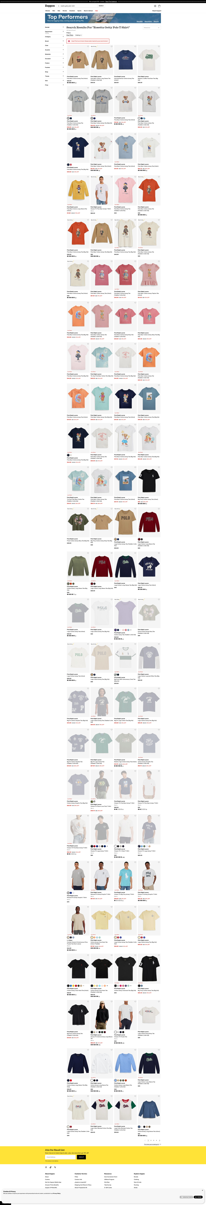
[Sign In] (155, 6)
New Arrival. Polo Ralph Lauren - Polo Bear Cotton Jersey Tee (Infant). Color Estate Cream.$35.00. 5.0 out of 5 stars (78, 279)
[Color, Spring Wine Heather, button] (104, 1032)
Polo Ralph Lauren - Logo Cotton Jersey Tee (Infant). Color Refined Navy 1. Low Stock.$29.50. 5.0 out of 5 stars (78, 619)
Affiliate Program (109, 1179)
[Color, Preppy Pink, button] (120, 985)
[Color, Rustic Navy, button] (118, 539)
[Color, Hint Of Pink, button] (123, 630)
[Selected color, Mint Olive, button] (68, 583)
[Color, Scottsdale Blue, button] (71, 985)
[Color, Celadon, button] (99, 937)
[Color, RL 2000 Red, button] (76, 985)
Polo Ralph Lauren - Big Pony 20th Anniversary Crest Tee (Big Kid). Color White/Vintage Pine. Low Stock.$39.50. (125, 663)
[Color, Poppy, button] (94, 937)
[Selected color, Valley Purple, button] (115, 630)
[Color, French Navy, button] (118, 630)
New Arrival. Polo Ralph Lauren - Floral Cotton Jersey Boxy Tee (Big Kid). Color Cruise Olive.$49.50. (78, 528)
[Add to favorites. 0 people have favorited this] (88, 46)
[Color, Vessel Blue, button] (128, 630)
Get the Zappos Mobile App (53, 1182)
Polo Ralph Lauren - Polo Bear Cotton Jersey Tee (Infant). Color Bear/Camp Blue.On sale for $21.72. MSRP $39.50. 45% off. (125, 485)
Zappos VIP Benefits (51, 1187)
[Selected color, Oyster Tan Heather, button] (68, 937)
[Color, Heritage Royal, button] (104, 846)
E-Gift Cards (108, 1187)
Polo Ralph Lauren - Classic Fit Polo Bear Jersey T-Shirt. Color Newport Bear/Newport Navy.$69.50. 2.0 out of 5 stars (125, 790)
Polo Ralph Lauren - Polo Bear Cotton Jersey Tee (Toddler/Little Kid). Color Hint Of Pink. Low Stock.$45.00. (125, 195)
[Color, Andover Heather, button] (99, 846)
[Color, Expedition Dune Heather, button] (94, 1032)
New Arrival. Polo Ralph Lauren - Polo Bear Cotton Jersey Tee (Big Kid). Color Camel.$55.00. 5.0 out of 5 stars (102, 237)
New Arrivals (137, 1182)
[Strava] (55, 1167)
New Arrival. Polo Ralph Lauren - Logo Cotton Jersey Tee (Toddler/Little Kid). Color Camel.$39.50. (125, 528)
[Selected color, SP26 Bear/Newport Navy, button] (68, 455)
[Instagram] (46, 1167)
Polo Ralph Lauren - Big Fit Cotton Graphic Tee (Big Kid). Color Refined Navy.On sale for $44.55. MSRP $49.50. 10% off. (78, 706)
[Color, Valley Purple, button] (125, 985)
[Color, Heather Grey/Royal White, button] (97, 846)
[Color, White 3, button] (147, 846)
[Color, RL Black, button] (118, 846)
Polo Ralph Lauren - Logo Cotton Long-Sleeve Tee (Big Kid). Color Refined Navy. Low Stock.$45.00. (125, 573)
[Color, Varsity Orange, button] (71, 583)
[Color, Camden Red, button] (71, 1126)
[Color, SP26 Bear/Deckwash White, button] (71, 455)
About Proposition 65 (81, 1187)
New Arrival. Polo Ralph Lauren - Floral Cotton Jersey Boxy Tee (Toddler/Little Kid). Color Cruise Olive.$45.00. (149, 619)
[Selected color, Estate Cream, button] (68, 1126)
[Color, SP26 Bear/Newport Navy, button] (141, 118)
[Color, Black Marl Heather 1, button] (99, 1032)
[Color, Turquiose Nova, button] (99, 985)
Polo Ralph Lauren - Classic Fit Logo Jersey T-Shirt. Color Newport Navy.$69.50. (149, 836)
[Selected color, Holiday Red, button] (139, 539)
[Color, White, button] (120, 630)
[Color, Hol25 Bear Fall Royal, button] (94, 118)
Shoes (135, 1187)
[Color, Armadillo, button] (78, 985)
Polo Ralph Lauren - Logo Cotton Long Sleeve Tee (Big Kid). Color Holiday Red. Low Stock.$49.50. (102, 573)
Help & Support (156, 11)
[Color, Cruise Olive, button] (73, 583)
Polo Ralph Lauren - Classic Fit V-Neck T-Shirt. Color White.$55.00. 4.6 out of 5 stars (125, 836)
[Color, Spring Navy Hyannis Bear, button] (71, 118)
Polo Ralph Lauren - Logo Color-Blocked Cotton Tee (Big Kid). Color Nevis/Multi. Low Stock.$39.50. (102, 1116)
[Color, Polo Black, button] (102, 846)
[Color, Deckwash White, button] (94, 801)
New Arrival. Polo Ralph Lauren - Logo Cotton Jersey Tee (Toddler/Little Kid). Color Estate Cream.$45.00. (78, 1116)
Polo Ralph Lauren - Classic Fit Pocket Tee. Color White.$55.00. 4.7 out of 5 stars (125, 1023)
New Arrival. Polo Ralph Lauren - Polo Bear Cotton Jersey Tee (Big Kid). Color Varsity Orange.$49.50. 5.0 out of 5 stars (78, 237)
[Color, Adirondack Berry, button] (71, 164)
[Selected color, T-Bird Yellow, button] (92, 937)
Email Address (51, 1157)
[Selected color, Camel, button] (115, 539)
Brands (136, 1177)
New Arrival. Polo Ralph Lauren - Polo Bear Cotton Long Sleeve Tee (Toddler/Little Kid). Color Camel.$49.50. (102, 64)
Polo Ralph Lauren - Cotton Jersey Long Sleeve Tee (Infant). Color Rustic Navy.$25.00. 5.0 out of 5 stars (149, 1116)
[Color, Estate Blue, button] (97, 937)
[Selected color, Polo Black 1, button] (92, 846)
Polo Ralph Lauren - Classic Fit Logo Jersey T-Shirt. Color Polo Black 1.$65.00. (102, 836)
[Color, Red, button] (94, 846)
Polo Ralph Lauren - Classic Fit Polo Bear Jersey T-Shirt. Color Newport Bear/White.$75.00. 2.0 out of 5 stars (149, 790)
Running (136, 1185)
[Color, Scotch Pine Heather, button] (102, 1032)
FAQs (76, 1177)
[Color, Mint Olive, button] (120, 1080)
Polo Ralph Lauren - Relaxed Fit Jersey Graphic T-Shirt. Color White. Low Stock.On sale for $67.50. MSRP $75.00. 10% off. (102, 882)
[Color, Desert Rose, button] (125, 630)
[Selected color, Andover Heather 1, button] (68, 118)
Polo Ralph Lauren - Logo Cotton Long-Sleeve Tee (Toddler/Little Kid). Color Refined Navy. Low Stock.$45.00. (149, 1070)
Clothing (77, 35)
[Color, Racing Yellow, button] (73, 985)
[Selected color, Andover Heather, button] (68, 893)
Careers (47, 1179)
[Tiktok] (50, 1167)
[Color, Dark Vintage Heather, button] (120, 846)
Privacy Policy (56, 1193)
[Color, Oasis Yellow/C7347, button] (94, 985)
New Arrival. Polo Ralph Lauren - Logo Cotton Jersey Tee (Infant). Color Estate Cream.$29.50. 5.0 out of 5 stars (78, 663)
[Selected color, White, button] (115, 846)
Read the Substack (111, 1)
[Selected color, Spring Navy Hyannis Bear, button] (68, 164)
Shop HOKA (148, 21)
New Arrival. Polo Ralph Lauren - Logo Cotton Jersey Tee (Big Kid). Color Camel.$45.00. (102, 663)
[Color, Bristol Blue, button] (141, 846)
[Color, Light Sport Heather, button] (118, 985)
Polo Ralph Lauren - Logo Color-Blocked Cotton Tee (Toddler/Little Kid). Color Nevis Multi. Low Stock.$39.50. (125, 1116)
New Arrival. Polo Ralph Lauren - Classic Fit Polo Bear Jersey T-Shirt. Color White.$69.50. (102, 195)
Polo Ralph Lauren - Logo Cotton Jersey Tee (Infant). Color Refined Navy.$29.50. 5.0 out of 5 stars (149, 573)
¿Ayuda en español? (80, 1182)
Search (101, 6)
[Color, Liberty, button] (120, 937)
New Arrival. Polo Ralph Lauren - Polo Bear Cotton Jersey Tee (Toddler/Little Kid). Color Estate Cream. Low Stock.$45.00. (149, 237)
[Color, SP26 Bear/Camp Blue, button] (144, 118)
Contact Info (78, 1179)
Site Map (107, 1182)
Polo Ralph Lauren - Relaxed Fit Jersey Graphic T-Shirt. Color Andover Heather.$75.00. (78, 882)
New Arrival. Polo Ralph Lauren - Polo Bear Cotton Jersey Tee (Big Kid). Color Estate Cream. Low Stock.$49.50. (125, 237)
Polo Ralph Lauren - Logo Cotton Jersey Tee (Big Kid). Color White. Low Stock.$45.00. (102, 619)
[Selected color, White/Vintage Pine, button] (115, 674)
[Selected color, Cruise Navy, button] (68, 1080)
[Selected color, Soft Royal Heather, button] (115, 1080)
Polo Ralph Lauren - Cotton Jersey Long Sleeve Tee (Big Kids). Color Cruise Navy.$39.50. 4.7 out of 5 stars (78, 1070)
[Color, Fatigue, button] (144, 846)
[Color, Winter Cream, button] (102, 985)
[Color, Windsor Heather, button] (141, 539)
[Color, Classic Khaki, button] (81, 985)
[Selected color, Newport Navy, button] (139, 846)
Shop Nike (140, 21)
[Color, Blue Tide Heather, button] (73, 937)
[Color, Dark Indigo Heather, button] (71, 937)
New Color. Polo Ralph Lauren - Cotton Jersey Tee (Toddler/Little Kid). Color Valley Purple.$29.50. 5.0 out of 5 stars (125, 619)
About (47, 1177)
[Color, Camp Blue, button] (141, 985)
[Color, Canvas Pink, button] (123, 985)
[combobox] (77, 6)
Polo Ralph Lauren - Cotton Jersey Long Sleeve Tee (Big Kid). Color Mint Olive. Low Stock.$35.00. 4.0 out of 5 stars (78, 573)
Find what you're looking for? (151, 1144)
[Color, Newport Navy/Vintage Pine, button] (118, 674)
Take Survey (107, 1185)
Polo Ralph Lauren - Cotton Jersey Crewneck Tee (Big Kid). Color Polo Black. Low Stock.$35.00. (125, 975)
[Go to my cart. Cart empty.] (159, 6)
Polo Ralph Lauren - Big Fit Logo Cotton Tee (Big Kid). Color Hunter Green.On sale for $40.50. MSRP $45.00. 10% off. (125, 706)
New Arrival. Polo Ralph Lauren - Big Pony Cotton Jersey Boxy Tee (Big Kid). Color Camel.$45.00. (102, 528)
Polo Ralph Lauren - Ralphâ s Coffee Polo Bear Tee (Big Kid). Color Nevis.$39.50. (149, 64)
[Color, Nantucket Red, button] (118, 937)
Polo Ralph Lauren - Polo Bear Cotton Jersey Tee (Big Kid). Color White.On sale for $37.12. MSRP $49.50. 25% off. (125, 443)
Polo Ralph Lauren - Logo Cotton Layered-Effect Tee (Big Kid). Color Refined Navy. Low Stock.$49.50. (149, 663)
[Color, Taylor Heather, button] (118, 1032)
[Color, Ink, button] (123, 846)
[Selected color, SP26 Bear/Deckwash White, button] (139, 118)
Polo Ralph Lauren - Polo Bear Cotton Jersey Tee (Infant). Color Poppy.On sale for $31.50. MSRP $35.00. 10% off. (78, 402)
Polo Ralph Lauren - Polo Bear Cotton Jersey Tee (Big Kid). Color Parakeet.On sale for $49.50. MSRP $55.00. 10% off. (102, 402)
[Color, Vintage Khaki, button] (149, 846)
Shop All (156, 21)
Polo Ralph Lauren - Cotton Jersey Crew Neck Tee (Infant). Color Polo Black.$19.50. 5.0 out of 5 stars (78, 975)
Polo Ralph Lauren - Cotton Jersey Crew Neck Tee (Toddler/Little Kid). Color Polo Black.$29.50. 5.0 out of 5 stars (102, 975)
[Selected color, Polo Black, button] (92, 801)
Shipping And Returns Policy (83, 1185)
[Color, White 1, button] (97, 1032)
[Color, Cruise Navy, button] (97, 1080)
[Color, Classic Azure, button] (71, 893)
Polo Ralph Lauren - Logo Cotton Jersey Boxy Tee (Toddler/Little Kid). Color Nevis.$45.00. (149, 1023)
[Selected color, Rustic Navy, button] (139, 1126)
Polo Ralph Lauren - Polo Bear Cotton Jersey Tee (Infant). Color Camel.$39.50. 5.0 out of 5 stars (78, 64)
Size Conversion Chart (110, 1177)
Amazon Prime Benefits (52, 1185)
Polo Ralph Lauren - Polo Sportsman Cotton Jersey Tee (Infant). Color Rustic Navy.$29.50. (125, 64)
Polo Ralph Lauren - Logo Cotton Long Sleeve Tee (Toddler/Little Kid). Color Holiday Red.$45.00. (149, 528)
